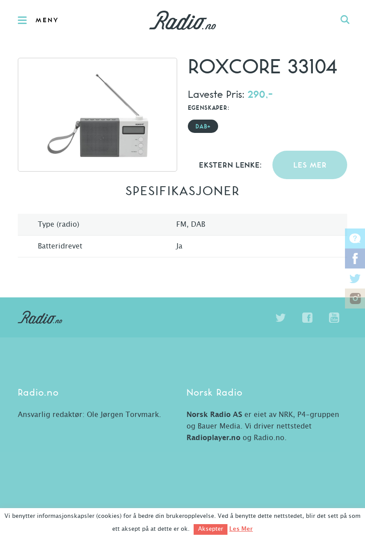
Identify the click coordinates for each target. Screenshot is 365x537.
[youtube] (334, 318)
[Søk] (345, 20)
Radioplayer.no (213, 437)
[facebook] (307, 318)
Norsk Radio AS (214, 414)
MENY (47, 20)
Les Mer (241, 529)
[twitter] (280, 318)
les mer (310, 165)
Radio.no (182, 20)
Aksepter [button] (210, 529)
